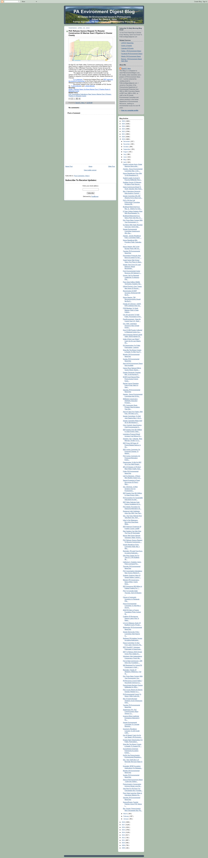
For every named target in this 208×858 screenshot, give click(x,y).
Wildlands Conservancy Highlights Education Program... (130, 400)
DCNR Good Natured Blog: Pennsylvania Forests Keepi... (131, 379)
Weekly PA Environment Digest (131, 56)
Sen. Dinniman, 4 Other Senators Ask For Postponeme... (130, 488)
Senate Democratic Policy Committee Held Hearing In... (131, 634)
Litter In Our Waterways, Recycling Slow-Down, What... (131, 522)
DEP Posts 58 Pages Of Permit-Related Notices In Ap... (132, 445)
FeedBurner (94, 196)
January (126, 819)
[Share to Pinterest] (79, 99)
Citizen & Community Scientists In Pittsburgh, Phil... (131, 599)
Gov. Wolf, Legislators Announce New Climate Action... (131, 325)
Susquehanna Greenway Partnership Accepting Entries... (130, 750)
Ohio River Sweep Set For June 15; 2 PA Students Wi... (131, 557)
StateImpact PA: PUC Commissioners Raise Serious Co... (130, 711)
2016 (123, 827)
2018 (123, 822)
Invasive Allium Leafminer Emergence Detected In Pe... (131, 718)
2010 (123, 843)
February (126, 816)
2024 (123, 126)
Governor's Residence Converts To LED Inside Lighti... (131, 731)
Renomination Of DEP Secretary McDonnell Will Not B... (131, 293)
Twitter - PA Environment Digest (131, 51)
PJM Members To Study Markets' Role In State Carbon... (131, 310)
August (125, 152)
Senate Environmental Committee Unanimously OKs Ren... (131, 231)
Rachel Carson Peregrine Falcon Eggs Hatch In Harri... (131, 385)
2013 (123, 835)
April (125, 162)
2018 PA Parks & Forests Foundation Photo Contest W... (132, 612)
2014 (123, 832)
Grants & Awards (126, 45)
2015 (123, 830)
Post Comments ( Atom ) (82, 176)
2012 (123, 837)
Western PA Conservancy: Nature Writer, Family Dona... (131, 582)
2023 (123, 129)
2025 (123, 124)
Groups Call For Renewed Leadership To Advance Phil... (131, 277)
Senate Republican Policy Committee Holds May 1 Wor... (131, 546)
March (125, 813)
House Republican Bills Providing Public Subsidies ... (132, 242)
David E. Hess (126, 68)
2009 (123, 845)
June (125, 157)
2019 (123, 139)
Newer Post (69, 166)
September (127, 149)
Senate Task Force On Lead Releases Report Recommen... (132, 266)
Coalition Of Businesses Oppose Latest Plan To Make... (131, 618)
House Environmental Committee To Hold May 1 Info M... (132, 605)
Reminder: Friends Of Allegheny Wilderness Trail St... (132, 671)
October (126, 146)
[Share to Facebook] (77, 99)
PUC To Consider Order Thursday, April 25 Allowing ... (132, 592)
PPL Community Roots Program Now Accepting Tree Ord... (131, 407)
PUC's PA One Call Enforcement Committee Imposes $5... (131, 202)
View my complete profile (129, 110)
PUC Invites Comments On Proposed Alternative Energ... (131, 458)
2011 (123, 840)
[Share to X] (74, 99)
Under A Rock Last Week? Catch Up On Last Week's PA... (132, 341)
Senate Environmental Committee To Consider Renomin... (131, 724)
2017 (123, 825)
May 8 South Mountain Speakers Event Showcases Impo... (132, 700)
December (126, 141)
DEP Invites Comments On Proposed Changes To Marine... (131, 451)
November (126, 144)
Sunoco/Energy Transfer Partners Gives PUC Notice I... (132, 804)
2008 (123, 848)
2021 (123, 134)
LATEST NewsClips (127, 43)
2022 (123, 131)
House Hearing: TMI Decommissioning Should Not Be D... (132, 299)
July (124, 154)
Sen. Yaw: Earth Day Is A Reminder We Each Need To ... (132, 761)
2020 (123, 137)
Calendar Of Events (127, 48)
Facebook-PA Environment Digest (131, 53)
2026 (123, 121)
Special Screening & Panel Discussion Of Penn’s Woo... (131, 482)
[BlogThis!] (72, 99)
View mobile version (90, 170)
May (125, 159)
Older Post (111, 166)
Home (90, 166)
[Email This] (69, 99)
